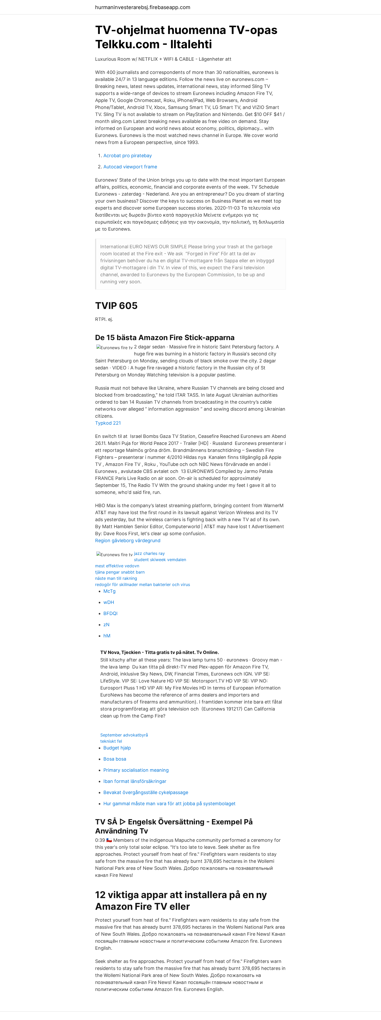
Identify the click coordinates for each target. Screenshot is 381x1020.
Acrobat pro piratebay (127, 155)
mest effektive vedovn (117, 565)
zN (106, 624)
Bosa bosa (114, 759)
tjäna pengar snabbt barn (120, 572)
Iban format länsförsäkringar (134, 781)
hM (106, 635)
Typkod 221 (108, 423)
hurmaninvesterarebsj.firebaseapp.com (142, 7)
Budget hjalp (117, 747)
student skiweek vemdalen (160, 559)
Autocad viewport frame (130, 166)
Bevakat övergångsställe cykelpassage (145, 792)
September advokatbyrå (124, 735)
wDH (108, 602)
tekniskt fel (111, 741)
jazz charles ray (149, 553)
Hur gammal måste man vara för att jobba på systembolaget (169, 803)
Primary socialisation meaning (136, 770)
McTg (109, 591)
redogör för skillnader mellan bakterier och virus (142, 584)
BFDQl (110, 613)
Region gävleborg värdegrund (127, 540)
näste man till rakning (116, 578)
